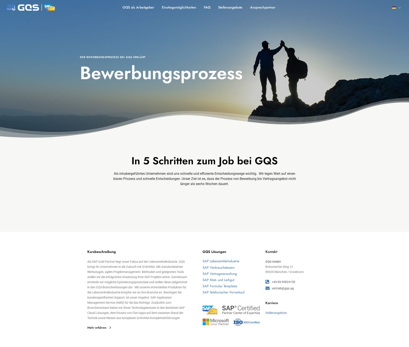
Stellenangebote (276, 313)
